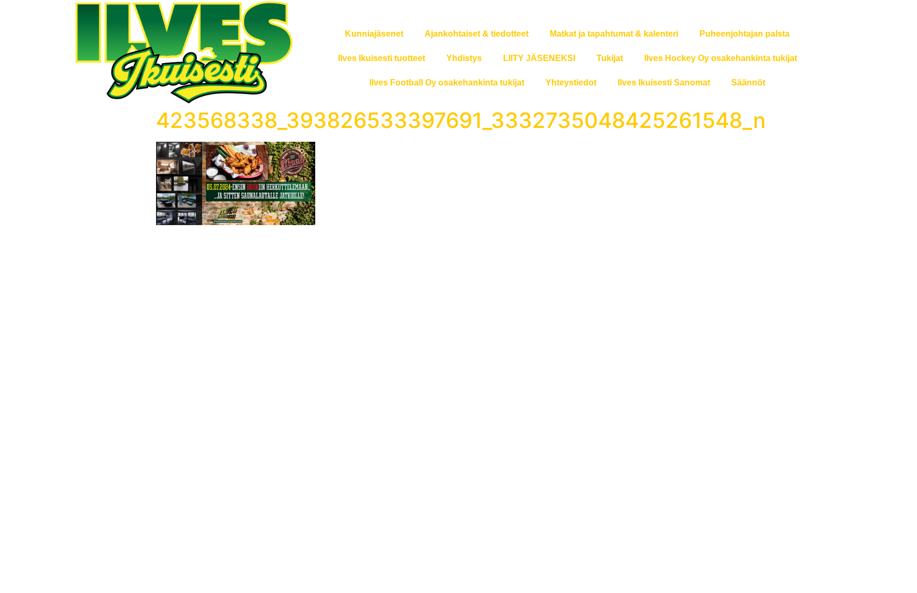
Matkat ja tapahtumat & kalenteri (614, 33)
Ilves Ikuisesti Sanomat (664, 82)
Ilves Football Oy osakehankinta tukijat (446, 82)
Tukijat (609, 58)
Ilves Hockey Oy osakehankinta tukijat (720, 58)
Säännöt (748, 82)
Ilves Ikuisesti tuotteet (381, 58)
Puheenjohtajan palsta (744, 33)
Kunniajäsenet (374, 33)
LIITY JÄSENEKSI (539, 58)
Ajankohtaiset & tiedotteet (477, 33)
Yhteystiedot (571, 82)
